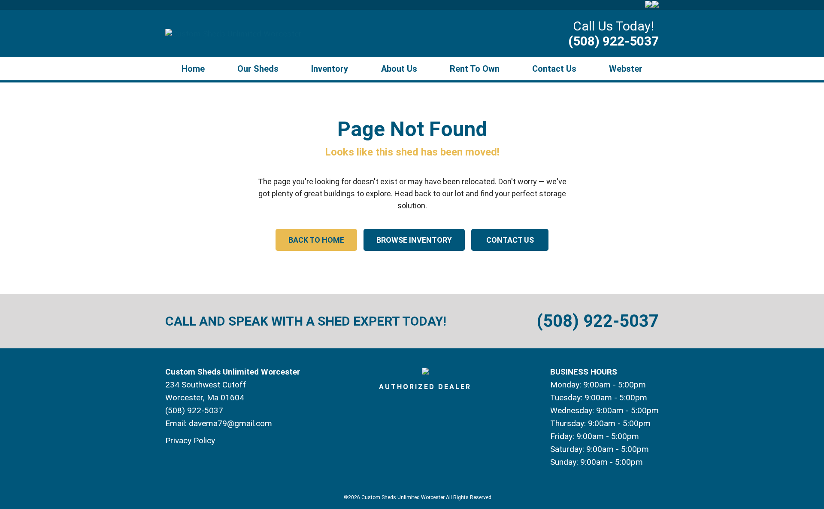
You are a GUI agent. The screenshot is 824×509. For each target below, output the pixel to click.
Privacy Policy (190, 440)
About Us (399, 69)
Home (193, 69)
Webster (625, 69)
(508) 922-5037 (613, 41)
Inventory (329, 69)
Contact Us (554, 69)
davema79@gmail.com (230, 423)
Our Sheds (258, 69)
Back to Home (316, 239)
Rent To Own (475, 69)
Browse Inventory (414, 239)
